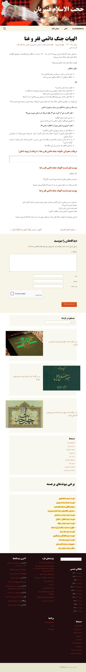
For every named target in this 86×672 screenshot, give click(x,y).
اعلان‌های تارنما (71, 443)
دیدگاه (74, 252)
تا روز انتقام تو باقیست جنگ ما (46, 562)
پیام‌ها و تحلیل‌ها (71, 449)
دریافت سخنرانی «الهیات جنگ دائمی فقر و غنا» (58, 151)
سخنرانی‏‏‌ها (58, 45)
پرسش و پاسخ (71, 446)
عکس (65, 29)
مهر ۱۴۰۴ (79, 611)
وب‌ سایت (74, 286)
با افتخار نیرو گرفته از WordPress (68, 667)
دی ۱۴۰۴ (79, 601)
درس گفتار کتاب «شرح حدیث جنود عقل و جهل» (26, 378)
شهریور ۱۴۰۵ (78, 573)
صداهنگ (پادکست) (70, 460)
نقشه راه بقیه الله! (11, 582)
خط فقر (22, 45)
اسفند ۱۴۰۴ (78, 594)
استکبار (48, 45)
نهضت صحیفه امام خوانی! (14, 601)
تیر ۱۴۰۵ (79, 580)
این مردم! (51, 584)
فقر (18, 45)
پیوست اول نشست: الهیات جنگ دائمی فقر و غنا (58, 168)
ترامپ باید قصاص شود (48, 588)
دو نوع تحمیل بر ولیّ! (49, 581)
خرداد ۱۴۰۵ (78, 583)
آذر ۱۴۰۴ (79, 604)
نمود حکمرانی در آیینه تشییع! (47, 574)
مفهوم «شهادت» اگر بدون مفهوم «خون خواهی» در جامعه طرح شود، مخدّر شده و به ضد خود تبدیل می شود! (43, 568)
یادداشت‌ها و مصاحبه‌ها (69, 470)
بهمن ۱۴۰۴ (79, 597)
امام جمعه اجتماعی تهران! (16, 574)
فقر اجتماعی (73, 48)
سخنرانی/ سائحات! (15, 578)
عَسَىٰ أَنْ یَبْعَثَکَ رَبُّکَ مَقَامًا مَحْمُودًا (45, 597)
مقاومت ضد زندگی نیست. (47, 601)
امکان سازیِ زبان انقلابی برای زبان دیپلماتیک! (46, 593)
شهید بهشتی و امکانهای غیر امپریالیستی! (44, 578)
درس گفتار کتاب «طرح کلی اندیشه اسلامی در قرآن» (62, 343)
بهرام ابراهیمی (21, 582)
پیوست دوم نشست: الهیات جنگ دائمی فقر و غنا (58, 191)
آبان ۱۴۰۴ (79, 608)
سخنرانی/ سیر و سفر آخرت (13, 592)
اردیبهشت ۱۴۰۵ (77, 587)
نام (76, 276)
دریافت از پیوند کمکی (28, 151)
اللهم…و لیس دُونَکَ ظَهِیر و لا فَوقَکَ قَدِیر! (25, 230)
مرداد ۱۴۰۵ (79, 576)
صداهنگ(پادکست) (78, 29)
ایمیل (75, 281)
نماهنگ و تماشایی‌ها (70, 467)
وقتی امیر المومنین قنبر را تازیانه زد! (13, 597)
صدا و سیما (72, 456)
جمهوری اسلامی (31, 45)
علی (25, 569)
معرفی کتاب (55, 29)
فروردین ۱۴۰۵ (78, 590)
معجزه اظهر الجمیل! (68, 230)
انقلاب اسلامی (41, 45)
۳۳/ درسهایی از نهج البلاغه (15, 569)
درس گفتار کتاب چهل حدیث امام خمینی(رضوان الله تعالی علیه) (62, 414)
